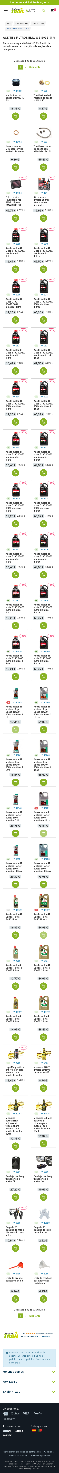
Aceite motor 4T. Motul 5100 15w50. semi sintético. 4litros (43, 558)
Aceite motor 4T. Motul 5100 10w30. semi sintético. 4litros (43, 252)
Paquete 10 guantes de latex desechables (42, 1230)
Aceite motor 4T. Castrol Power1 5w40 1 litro (14, 917)
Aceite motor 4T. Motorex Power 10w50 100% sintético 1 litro (14, 816)
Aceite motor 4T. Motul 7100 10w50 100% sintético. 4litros (43, 507)
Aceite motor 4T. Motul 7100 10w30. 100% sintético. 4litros (43, 303)
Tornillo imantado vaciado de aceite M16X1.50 (43, 98)
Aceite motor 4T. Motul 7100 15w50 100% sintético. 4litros (43, 608)
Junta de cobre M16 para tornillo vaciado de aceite (15, 149)
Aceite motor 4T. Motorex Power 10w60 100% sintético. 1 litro (14, 867)
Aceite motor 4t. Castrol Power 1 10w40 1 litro (14, 968)
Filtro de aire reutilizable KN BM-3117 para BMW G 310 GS (13, 201)
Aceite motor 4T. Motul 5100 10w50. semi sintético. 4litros (43, 456)
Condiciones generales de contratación (22, 1452)
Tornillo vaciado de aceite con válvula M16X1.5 (42, 149)
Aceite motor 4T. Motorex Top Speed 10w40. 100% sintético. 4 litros (42, 764)
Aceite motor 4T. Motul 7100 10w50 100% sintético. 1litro (15, 507)
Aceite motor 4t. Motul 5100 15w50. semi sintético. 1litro (15, 558)
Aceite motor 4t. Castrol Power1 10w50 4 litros (42, 1019)
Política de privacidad (41, 1455)
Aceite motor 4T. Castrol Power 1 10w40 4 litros (42, 968)
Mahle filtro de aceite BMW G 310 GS (15, 98)
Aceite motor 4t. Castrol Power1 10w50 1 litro (14, 1019)
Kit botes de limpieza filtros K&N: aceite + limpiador (41, 201)
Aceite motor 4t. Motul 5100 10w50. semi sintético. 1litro (15, 456)
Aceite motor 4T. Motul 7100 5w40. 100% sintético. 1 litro (15, 659)
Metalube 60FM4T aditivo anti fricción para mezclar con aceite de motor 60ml (43, 1124)
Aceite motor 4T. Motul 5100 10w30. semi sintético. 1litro (15, 252)
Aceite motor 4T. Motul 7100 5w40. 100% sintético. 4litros (43, 659)
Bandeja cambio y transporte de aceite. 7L (15, 1179)
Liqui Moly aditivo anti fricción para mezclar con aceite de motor (15, 1071)
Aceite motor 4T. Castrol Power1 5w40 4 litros (42, 917)
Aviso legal (49, 1452)
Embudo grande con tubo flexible (14, 1279)
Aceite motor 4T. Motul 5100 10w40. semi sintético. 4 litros (43, 354)
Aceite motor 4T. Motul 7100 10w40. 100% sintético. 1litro (15, 405)
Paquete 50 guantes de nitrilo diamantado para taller (15, 1231)
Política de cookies (18, 1455)
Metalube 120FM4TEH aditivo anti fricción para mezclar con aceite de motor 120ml (14, 1126)
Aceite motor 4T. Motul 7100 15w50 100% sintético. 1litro (15, 608)
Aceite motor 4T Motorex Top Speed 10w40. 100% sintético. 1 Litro (14, 764)
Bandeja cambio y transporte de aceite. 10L (43, 1179)
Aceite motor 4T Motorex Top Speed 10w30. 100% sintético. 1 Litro (14, 711)
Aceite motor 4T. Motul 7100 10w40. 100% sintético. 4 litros (43, 405)
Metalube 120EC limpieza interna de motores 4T (42, 1070)
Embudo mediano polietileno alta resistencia (43, 1281)
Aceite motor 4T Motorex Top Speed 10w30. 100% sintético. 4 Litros (42, 711)
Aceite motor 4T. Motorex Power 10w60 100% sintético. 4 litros (42, 867)
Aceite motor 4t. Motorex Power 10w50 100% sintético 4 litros (42, 816)
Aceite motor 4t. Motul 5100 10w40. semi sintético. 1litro (15, 354)
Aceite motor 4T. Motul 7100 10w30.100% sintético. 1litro (14, 303)
